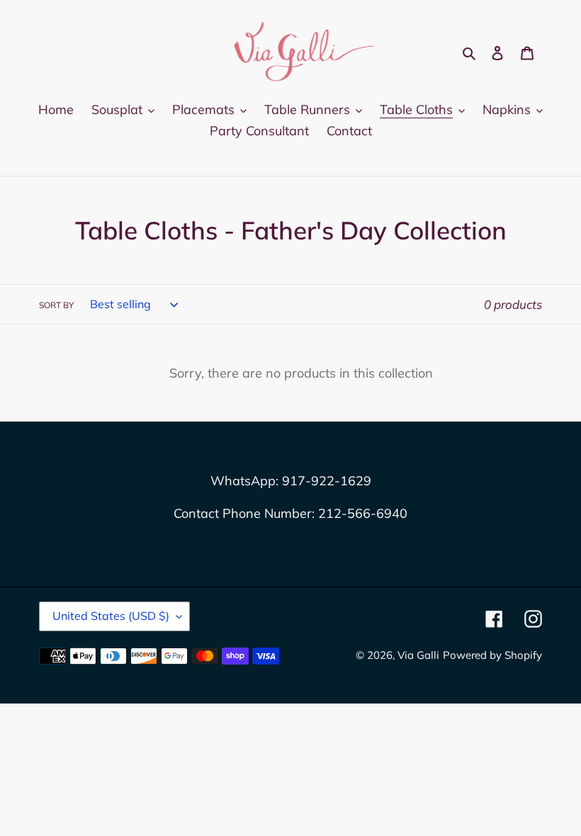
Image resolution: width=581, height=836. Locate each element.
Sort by (56, 305)
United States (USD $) (110, 616)
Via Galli (418, 655)
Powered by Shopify (492, 655)
